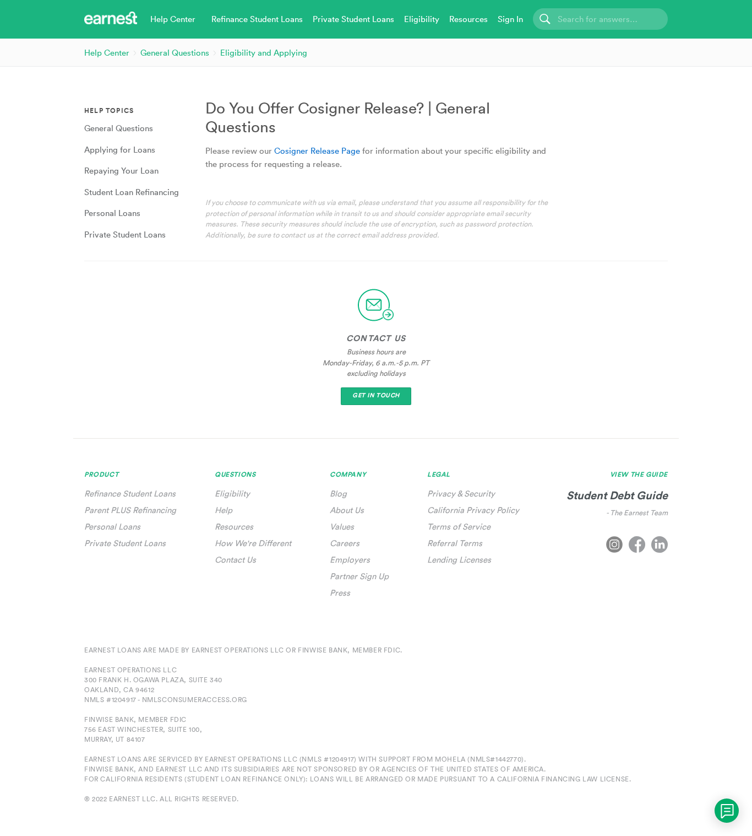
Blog (338, 493)
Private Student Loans (125, 543)
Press (340, 592)
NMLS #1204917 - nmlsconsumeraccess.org (165, 699)
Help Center (106, 52)
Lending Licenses (459, 559)
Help (223, 510)
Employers (350, 559)
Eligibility (232, 493)
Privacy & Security (461, 493)
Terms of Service (459, 526)
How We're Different (253, 543)
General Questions (174, 52)
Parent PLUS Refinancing (130, 510)
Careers (344, 543)
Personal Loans (112, 526)
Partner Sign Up (359, 576)
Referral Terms (454, 543)
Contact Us (235, 559)
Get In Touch (376, 395)
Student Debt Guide (617, 495)
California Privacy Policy (473, 510)
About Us (347, 510)
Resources (234, 526)
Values (342, 526)
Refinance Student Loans (130, 493)
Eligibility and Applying (263, 52)
